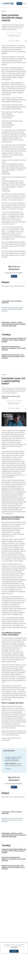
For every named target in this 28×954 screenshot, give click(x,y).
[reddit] (16, 40)
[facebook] (9, 40)
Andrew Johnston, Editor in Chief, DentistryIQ (13, 758)
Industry (4, 11)
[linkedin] (11, 40)
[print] (25, 40)
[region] (14, 948)
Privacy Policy (14, 947)
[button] (3, 4)
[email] (19, 40)
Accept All (14, 951)
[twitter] (14, 40)
